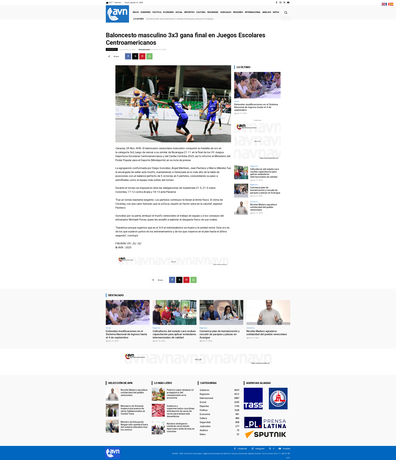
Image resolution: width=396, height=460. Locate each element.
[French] (388, 4)
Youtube (286, 448)
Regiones (254, 166)
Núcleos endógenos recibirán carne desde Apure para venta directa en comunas (180, 427)
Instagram (260, 448)
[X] (284, 2)
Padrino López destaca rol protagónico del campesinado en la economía (180, 394)
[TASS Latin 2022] (253, 398)
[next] (288, 19)
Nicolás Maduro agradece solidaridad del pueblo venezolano (174, 19)
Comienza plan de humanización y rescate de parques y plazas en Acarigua (265, 190)
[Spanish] (392, 4)
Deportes (111, 49)
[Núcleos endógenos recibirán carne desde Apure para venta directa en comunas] (158, 427)
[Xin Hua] (278, 398)
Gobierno (254, 201)
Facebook (242, 448)
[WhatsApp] (149, 56)
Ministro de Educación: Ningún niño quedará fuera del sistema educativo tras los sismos (134, 426)
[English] (384, 4)
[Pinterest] (142, 56)
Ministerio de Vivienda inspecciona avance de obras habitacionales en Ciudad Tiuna (133, 410)
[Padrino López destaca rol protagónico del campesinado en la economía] (158, 394)
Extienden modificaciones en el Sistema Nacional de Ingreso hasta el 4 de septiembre (256, 107)
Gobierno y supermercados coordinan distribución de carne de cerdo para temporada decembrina (180, 411)
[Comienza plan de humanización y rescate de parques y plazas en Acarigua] (241, 191)
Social (236, 101)
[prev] (283, 19)
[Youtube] (288, 2)
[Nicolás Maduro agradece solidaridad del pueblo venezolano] (241, 208)
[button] (285, 12)
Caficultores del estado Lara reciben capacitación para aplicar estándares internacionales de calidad (264, 173)
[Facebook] (276, 2)
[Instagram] (280, 2)
